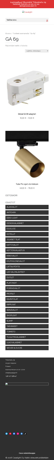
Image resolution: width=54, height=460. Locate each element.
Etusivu (8, 33)
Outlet (10, 277)
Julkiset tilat (13, 239)
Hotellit (11, 234)
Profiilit (11, 294)
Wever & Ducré (14, 348)
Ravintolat (12, 299)
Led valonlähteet (16, 272)
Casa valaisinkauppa (27, 453)
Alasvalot (12, 207)
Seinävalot (12, 310)
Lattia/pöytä (13, 266)
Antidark (11, 212)
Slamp (10, 321)
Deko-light (12, 218)
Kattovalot (13, 245)
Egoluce (11, 229)
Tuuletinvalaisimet (16, 337)
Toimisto (11, 332)
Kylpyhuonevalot (16, 261)
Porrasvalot (13, 288)
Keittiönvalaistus (16, 250)
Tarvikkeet (12, 326)
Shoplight (12, 315)
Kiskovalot (12, 256)
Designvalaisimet (15, 223)
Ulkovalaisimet (14, 342)
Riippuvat (11, 304)
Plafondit (12, 283)
